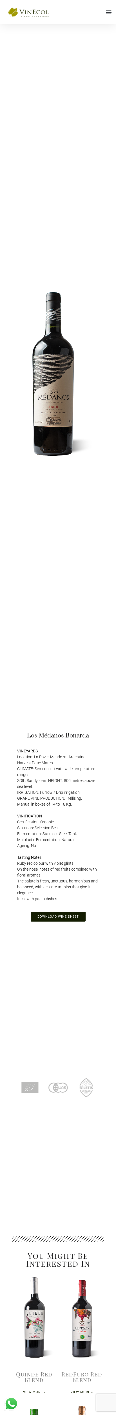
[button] (108, 12)
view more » (34, 1392)
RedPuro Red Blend (81, 1376)
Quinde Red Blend (34, 1376)
